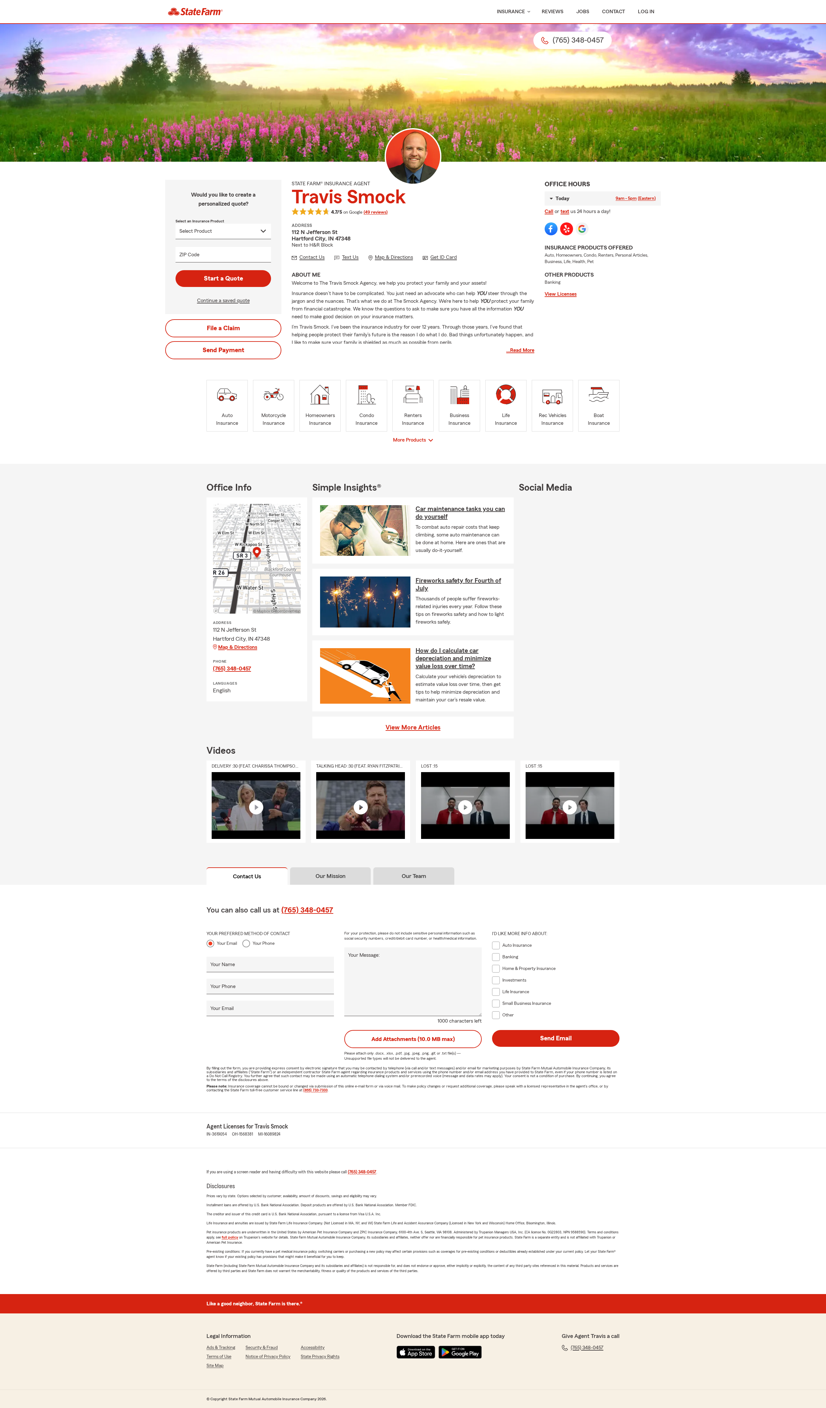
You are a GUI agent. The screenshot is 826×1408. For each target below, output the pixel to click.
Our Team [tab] (414, 876)
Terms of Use (218, 1356)
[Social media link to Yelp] (566, 228)
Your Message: (364, 955)
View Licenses (561, 294)
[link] (195, 11)
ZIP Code (189, 254)
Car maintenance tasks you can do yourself (460, 513)
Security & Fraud (262, 1347)
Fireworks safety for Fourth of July (458, 584)
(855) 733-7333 (315, 1090)
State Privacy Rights (320, 1356)
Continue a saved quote (223, 300)
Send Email (556, 1038)
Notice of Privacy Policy (268, 1356)
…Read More (520, 350)
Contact (613, 11)
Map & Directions (237, 647)
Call (549, 211)
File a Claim (223, 328)
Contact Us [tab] (247, 876)
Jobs (582, 11)
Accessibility (313, 1347)
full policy (230, 1237)
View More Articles (413, 727)
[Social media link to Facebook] (551, 228)
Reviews (552, 11)
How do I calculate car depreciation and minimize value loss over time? (453, 658)
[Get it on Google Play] (460, 1352)
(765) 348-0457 (232, 668)
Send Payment (223, 350)
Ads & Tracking (220, 1347)
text (564, 211)
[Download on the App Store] (416, 1352)
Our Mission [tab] (331, 876)
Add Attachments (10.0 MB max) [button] (413, 1039)
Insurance (511, 11)
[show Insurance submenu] (527, 12)
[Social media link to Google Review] (582, 228)
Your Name (222, 964)
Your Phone (264, 943)
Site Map (215, 1365)
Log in (646, 11)
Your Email (227, 943)
